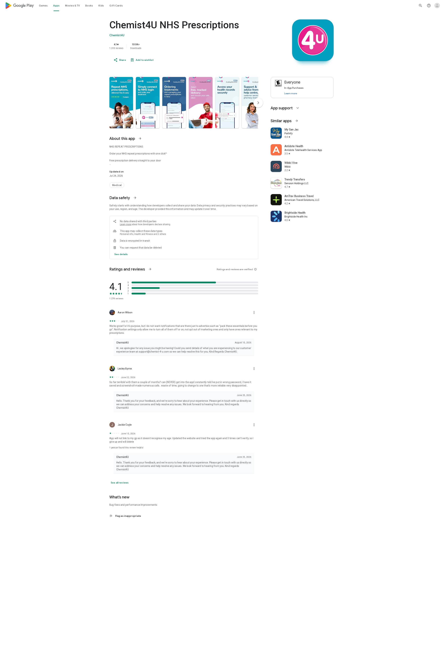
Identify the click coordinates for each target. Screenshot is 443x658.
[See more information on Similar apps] (296, 121)
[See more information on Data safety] (135, 198)
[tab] (43, 5)
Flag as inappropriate (125, 515)
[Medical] (116, 185)
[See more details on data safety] (121, 254)
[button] (121, 102)
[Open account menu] (437, 5)
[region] (178, 46)
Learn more (125, 224)
